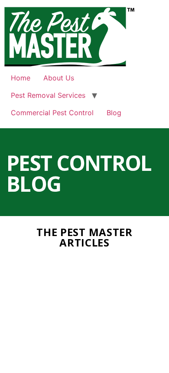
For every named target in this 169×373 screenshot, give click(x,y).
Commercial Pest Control (52, 112)
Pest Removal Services (48, 95)
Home (20, 77)
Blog (114, 112)
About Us (58, 77)
